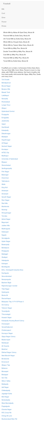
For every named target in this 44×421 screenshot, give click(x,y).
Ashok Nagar (6, 219)
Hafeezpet (5, 232)
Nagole (4, 235)
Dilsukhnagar (6, 133)
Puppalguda (6, 406)
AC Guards (5, 346)
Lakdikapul (5, 95)
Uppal (4, 124)
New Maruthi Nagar (8, 355)
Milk (3, 9)
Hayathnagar (6, 140)
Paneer (4, 22)
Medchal (4, 349)
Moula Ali (5, 295)
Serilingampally (7, 168)
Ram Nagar (5, 200)
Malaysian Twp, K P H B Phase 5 (13, 301)
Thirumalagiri (6, 314)
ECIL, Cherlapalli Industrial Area (12, 270)
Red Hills (5, 203)
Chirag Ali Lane (7, 416)
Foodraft (6, 3)
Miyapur (4, 162)
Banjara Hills (6, 89)
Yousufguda (6, 311)
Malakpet (5, 137)
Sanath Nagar (6, 197)
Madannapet (6, 340)
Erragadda (5, 118)
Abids (3, 184)
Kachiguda (5, 273)
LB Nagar (5, 143)
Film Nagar (5, 171)
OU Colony (5, 305)
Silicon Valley (6, 381)
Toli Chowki (5, 79)
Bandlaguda (6, 267)
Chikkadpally (6, 390)
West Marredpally (7, 403)
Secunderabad (7, 276)
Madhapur (5, 156)
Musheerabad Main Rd (9, 419)
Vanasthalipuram (7, 327)
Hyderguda (5, 292)
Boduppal (5, 374)
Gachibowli (5, 127)
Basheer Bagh (6, 282)
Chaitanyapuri (6, 330)
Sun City (4, 378)
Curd (3, 13)
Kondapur (5, 149)
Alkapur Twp (6, 365)
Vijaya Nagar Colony (8, 336)
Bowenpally (5, 244)
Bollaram (5, 368)
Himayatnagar (6, 213)
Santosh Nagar (7, 146)
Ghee (3, 17)
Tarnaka (4, 216)
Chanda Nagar (7, 409)
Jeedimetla (5, 121)
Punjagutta (5, 114)
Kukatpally (5, 130)
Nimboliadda (6, 400)
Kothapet (5, 263)
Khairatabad (6, 102)
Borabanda (5, 359)
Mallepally (5, 384)
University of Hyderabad (10, 159)
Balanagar (5, 175)
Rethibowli (5, 343)
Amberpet (5, 190)
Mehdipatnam (6, 83)
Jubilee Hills (6, 225)
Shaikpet (4, 257)
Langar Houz (6, 105)
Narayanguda (6, 279)
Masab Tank (6, 92)
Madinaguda (6, 229)
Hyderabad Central (8, 111)
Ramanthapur (6, 298)
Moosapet (5, 371)
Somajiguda (6, 238)
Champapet (6, 324)
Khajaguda (5, 251)
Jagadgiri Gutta (7, 393)
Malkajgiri (5, 254)
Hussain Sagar (7, 317)
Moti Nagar (5, 397)
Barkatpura (5, 248)
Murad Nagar (6, 86)
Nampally (5, 98)
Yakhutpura (5, 181)
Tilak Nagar (5, 289)
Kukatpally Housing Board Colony (13, 321)
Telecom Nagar (7, 308)
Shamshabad (6, 165)
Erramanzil (5, 362)
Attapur (4, 108)
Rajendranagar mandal (9, 286)
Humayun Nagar (7, 333)
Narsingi (4, 209)
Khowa (4, 26)
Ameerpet (5, 194)
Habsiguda (5, 260)
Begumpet (5, 222)
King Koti (5, 187)
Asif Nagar (5, 387)
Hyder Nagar (6, 241)
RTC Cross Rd (6, 412)
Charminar (5, 178)
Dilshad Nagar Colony (9, 352)
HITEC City (5, 152)
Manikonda (5, 206)
